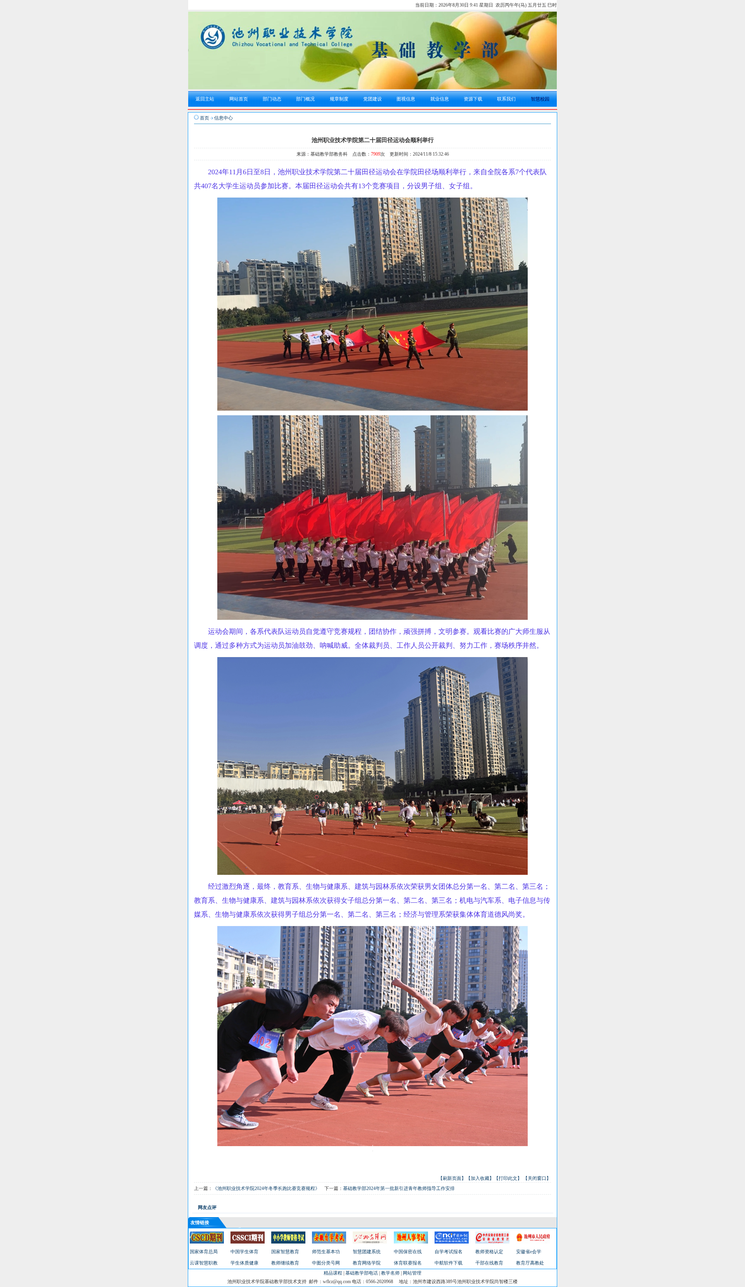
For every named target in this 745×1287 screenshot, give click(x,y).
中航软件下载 (449, 1263)
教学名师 (390, 1273)
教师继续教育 (285, 1263)
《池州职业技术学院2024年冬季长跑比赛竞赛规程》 (266, 1188)
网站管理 (412, 1273)
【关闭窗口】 (537, 1178)
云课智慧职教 (204, 1263)
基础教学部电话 (361, 1273)
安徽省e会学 (528, 1251)
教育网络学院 (367, 1263)
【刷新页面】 (452, 1178)
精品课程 (333, 1273)
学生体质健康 (244, 1263)
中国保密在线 (408, 1251)
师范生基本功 (326, 1251)
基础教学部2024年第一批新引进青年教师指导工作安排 (399, 1188)
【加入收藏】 (480, 1178)
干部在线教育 (489, 1263)
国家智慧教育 (285, 1251)
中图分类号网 (326, 1263)
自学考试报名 (449, 1251)
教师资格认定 (489, 1251)
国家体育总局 (204, 1251)
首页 (204, 118)
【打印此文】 (508, 1178)
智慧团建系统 (367, 1251)
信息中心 (223, 118)
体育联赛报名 (408, 1263)
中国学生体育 (244, 1251)
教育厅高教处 (530, 1263)
